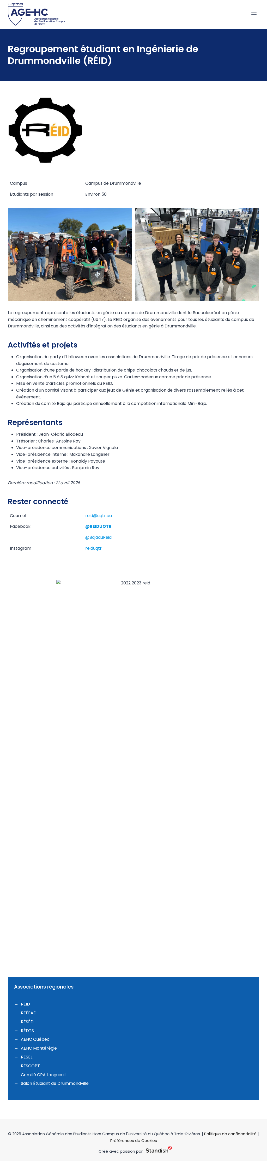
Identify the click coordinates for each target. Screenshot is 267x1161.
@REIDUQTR (98, 526)
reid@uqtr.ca (98, 516)
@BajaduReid (98, 537)
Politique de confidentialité (230, 1133)
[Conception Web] (159, 1149)
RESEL (26, 1057)
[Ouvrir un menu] (253, 14)
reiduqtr (93, 548)
